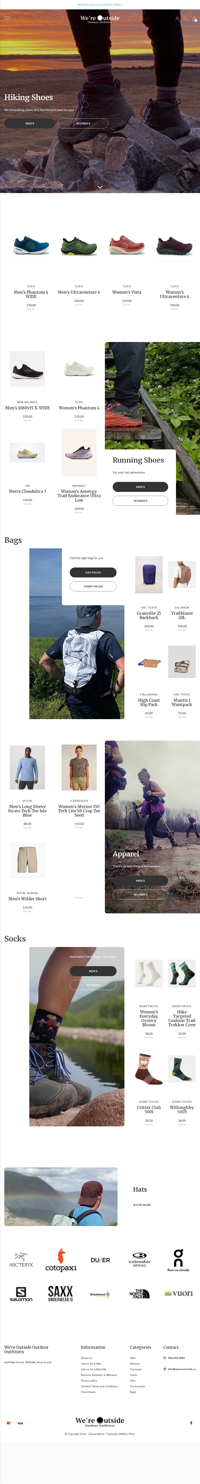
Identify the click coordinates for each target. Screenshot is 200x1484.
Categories (140, 1347)
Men (133, 1358)
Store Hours (88, 1392)
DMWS (122, 1434)
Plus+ (132, 1434)
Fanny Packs (93, 586)
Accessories (137, 1386)
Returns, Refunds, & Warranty (99, 1375)
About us (86, 1358)
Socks (133, 1375)
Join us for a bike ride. (94, 1369)
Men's (29, 123)
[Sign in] (177, 19)
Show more (142, 1205)
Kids (133, 1380)
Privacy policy (89, 1380)
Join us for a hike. (91, 1363)
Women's (83, 123)
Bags (133, 1392)
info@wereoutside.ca (182, 1369)
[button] (7, 18)
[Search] (186, 19)
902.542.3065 (176, 1358)
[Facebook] (191, 1423)
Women (135, 1363)
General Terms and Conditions (99, 1386)
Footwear (136, 1369)
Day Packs (93, 572)
